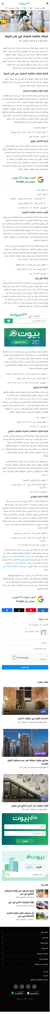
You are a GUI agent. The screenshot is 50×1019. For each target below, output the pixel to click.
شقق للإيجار (44, 943)
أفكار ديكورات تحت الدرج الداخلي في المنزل (30, 806)
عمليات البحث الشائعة (41, 964)
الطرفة (8, 374)
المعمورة (36, 127)
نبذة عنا (45, 971)
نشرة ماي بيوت (28, 585)
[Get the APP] (25, 337)
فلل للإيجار (45, 948)
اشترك (8, 321)
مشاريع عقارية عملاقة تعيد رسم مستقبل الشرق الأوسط (27, 762)
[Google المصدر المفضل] (25, 179)
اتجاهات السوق (40, 753)
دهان (38, 417)
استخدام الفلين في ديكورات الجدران (33, 718)
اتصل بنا (45, 975)
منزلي (43, 711)
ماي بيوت (18, 578)
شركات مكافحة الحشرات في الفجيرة (18, 563)
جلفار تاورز (27, 533)
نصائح (46, 29)
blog (24, 3)
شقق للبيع (44, 932)
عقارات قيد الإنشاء (42, 953)
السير (38, 190)
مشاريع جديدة (43, 959)
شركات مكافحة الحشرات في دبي (18, 556)
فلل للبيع (45, 937)
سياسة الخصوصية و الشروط (39, 979)
